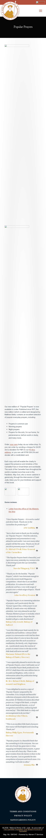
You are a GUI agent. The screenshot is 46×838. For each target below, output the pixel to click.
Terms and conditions (23, 811)
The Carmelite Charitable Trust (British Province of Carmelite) (23, 830)
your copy (14, 444)
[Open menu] (42, 10)
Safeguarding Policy (23, 820)
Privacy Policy (23, 815)
